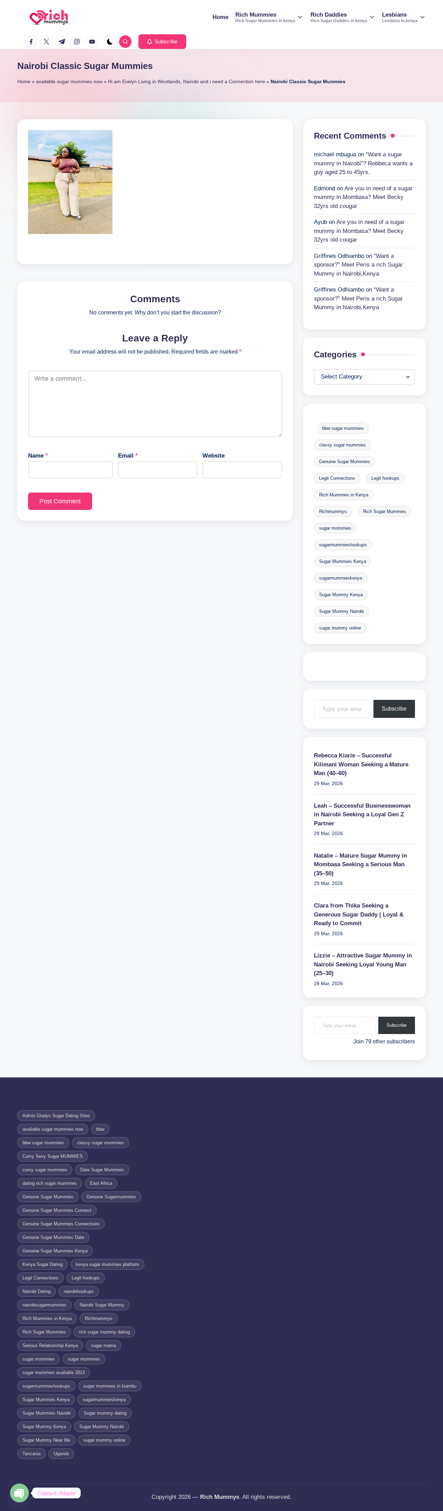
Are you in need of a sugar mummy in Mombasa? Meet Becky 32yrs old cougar (363, 197)
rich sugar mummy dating (104, 1332)
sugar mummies (84, 1359)
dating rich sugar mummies (49, 1183)
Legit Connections (337, 478)
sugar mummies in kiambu (109, 1386)
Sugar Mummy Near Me (46, 1440)
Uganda (61, 1453)
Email (128, 455)
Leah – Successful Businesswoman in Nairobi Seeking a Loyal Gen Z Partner (362, 814)
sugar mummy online (340, 628)
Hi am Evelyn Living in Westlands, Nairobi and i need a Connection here (186, 81)
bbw (100, 1129)
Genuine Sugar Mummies (344, 461)
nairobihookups (79, 1291)
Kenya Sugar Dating (42, 1264)
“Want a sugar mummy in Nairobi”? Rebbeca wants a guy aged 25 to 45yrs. (363, 163)
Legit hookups (385, 478)
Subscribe (394, 709)
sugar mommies (335, 528)
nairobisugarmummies (44, 1305)
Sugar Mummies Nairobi (46, 1413)
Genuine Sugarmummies (111, 1196)
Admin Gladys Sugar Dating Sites (56, 1115)
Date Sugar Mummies (102, 1169)
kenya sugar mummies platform (107, 1264)
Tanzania (31, 1453)
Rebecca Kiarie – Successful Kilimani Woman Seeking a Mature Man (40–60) (361, 764)
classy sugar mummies (342, 445)
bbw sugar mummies (343, 428)
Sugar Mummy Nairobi (341, 611)
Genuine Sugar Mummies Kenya (55, 1250)
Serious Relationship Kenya (50, 1345)
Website (213, 455)
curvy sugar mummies (44, 1169)
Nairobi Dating (36, 1291)
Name (38, 455)
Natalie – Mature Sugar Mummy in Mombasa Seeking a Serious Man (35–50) (360, 864)
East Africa (101, 1183)
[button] (162, 41)
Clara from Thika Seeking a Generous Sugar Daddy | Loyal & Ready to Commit (359, 914)
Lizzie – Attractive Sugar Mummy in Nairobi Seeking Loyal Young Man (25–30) (363, 964)
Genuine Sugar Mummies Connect (56, 1210)
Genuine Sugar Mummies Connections (61, 1223)
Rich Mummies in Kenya (343, 494)
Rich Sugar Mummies (384, 511)
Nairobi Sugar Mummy (102, 1305)
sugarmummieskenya (340, 578)
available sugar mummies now (69, 81)
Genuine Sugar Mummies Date (53, 1237)
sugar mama (103, 1345)
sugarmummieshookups (343, 544)
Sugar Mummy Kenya (341, 594)
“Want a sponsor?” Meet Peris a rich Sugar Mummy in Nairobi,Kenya (358, 265)
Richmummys (333, 511)
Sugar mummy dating (105, 1413)
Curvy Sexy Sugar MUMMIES (52, 1156)
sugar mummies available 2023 (53, 1372)
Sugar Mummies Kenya (342, 561)
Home (23, 81)
